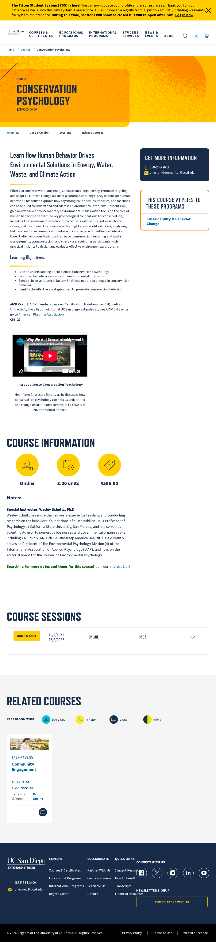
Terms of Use (162, 933)
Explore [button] (56, 859)
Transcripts (123, 886)
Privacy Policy (132, 933)
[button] (108, 637)
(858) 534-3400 (25, 883)
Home (10, 50)
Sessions (65, 133)
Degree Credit (59, 894)
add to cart (27, 635)
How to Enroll (125, 878)
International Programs (66, 886)
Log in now (184, 15)
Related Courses (92, 133)
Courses (25, 50)
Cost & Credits (39, 133)
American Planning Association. (41, 314)
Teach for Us (96, 886)
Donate (92, 894)
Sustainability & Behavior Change (168, 222)
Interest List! (119, 566)
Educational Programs (65, 878)
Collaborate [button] (98, 859)
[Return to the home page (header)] (15, 32)
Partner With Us (99, 870)
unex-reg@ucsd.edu (29, 889)
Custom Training (99, 878)
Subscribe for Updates (172, 902)
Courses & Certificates (65, 870)
